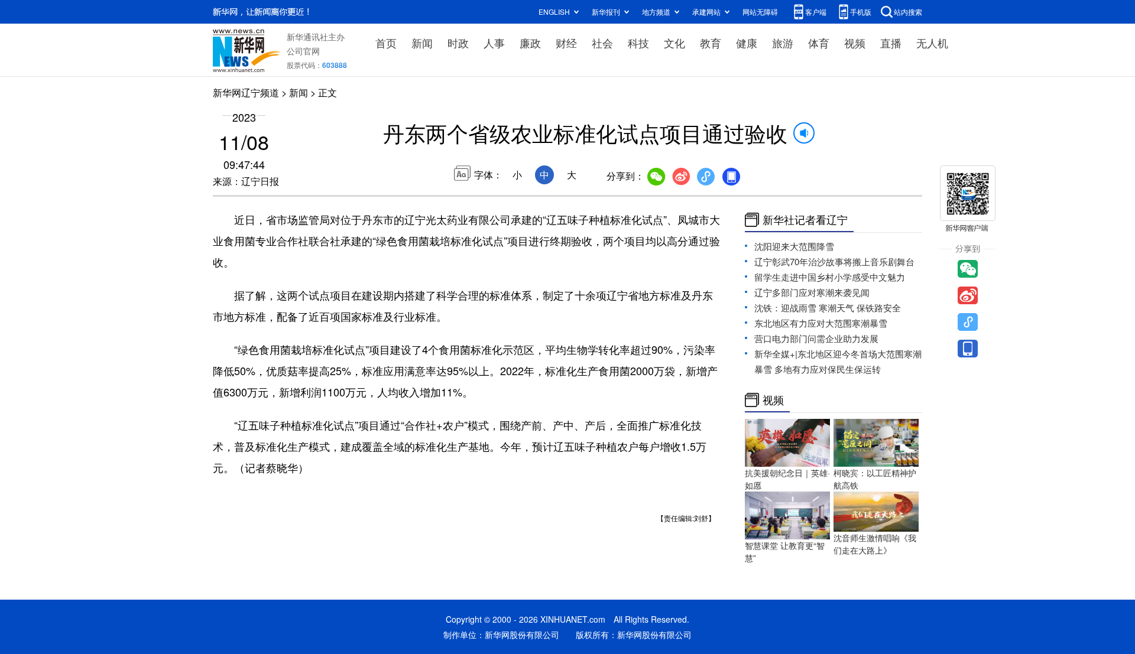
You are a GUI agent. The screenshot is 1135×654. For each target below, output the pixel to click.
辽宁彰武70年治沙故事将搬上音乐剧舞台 (834, 261)
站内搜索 (908, 11)
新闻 (422, 42)
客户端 (815, 11)
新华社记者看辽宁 (805, 219)
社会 (602, 42)
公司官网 (303, 51)
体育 (818, 42)
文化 (674, 42)
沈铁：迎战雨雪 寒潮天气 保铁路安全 (827, 307)
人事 (494, 42)
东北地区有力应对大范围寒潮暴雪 (820, 323)
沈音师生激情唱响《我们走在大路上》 (875, 544)
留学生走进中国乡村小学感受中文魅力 (829, 277)
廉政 (530, 42)
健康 (746, 42)
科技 (638, 42)
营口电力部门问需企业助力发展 (816, 338)
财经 (566, 42)
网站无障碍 (760, 11)
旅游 (782, 42)
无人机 (932, 42)
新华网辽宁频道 (246, 92)
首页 (386, 42)
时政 (458, 42)
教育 (710, 42)
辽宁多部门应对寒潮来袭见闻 (812, 292)
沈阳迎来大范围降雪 (794, 246)
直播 (890, 42)
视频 (854, 42)
